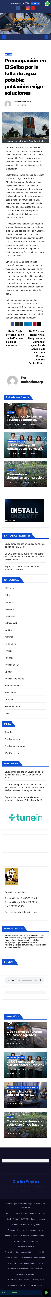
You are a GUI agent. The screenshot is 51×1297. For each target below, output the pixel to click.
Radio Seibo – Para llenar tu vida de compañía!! (25, 1280)
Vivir (7, 713)
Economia (9, 602)
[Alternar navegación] (23, 37)
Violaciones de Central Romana (33, 1258)
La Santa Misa (40, 1252)
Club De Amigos (12, 1219)
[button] (42, 37)
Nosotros (41, 1219)
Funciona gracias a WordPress (18, 1204)
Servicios (9, 609)
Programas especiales (34, 1230)
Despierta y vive (12, 1258)
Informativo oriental (38, 1236)
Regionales (11, 441)
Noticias (8, 54)
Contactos (9, 1214)
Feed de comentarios (15, 746)
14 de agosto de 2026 (19, 1070)
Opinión (8, 672)
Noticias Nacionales (14, 679)
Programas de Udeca (16, 1230)
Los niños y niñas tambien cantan (25, 1241)
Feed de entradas (13, 739)
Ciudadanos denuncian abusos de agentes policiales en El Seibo (24, 419)
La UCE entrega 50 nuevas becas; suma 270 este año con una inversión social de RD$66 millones (24, 557)
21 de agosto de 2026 (19, 1040)
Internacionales (12, 686)
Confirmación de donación (18, 1269)
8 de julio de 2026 (18, 1129)
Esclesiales (10, 693)
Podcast (8, 658)
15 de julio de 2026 (18, 1099)
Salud (7, 595)
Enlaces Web (11, 623)
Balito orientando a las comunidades (18, 1252)
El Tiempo (9, 588)
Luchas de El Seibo (14, 1263)
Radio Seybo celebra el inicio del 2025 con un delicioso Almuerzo (15, 338)
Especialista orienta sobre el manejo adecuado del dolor (21, 1094)
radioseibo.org (24, 102)
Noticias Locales (13, 665)
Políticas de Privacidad (17, 1285)
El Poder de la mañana (20, 1225)
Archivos (9, 637)
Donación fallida (37, 1269)
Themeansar (25, 1207)
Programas (10, 616)
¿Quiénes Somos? (36, 1285)
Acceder (9, 732)
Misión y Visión (21, 1214)
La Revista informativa (25, 1247)
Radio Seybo (25, 19)
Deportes (9, 700)
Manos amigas (29, 1263)
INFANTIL (25, 1219)
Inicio (33, 1219)
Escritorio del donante (25, 1274)
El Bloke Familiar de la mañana (17, 1236)
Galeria (8, 630)
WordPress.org (12, 753)
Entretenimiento (12, 707)
